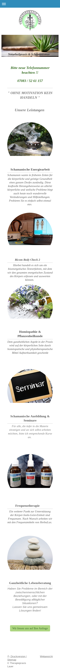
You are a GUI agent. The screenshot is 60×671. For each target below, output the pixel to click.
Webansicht (46, 656)
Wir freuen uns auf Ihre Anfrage (30, 628)
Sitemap (11, 659)
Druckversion (18, 656)
